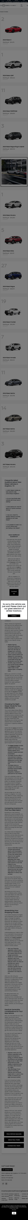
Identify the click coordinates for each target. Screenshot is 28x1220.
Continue (14, 615)
